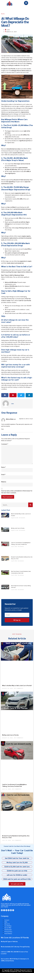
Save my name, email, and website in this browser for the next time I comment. (16, 491)
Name (3, 467)
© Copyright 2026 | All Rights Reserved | (14, 970)
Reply (2, 429)
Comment (4, 444)
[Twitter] (6, 910)
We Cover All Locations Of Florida (15, 937)
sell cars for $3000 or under (17, 875)
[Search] (30, 505)
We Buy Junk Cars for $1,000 (17, 862)
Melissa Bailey (9, 419)
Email (3, 474)
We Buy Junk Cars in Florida (17, 528)
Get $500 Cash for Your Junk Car (17, 858)
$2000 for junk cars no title (17, 871)
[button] (4, 395)
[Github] (13, 910)
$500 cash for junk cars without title (17, 879)
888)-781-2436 (12, 951)
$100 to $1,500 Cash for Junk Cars (17, 866)
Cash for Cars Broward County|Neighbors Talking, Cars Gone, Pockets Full (14, 785)
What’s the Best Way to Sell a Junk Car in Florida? (17, 685)
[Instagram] (4, 910)
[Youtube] (11, 910)
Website (3, 482)
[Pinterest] (9, 910)
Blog (3, 14)
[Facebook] (2, 910)
